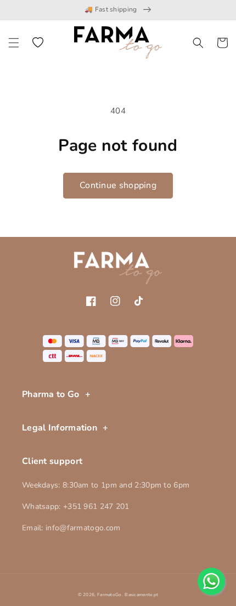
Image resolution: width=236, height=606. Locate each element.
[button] (14, 43)
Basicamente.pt (141, 595)
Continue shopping (118, 185)
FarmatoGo (109, 595)
